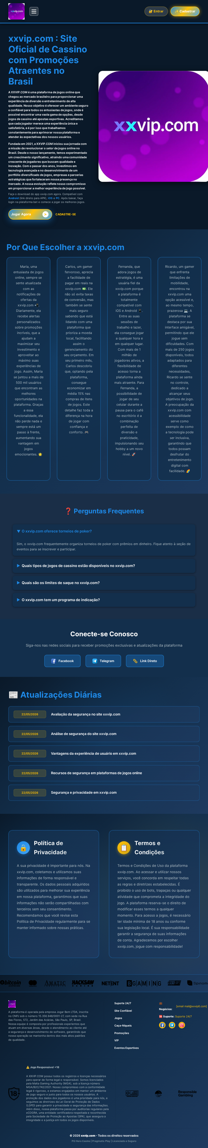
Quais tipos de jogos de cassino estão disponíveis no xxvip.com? (76, 566)
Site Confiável (123, 1010)
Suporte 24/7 (122, 1003)
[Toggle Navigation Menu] (33, 11)
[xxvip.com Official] (16, 11)
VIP (116, 1040)
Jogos (118, 1018)
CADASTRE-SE (65, 214)
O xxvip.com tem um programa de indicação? (58, 600)
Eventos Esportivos (126, 1047)
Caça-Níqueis (123, 1025)
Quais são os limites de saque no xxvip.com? (58, 583)
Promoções (121, 1033)
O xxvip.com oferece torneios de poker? (54, 531)
